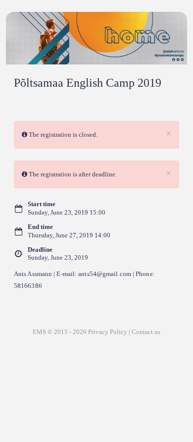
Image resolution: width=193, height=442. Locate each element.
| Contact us (144, 331)
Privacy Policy (107, 331)
